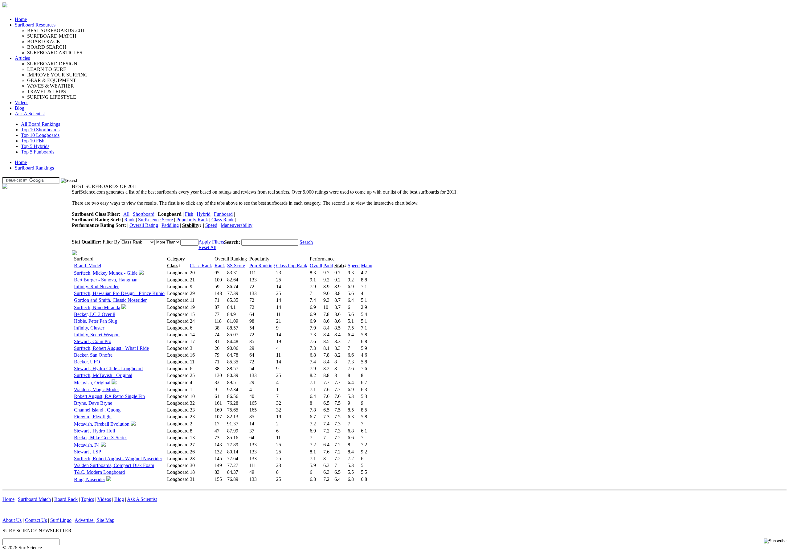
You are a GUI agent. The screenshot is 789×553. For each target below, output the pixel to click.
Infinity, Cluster (89, 327)
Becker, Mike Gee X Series (100, 437)
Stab (339, 265)
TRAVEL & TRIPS (46, 91)
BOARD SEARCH (46, 47)
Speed (211, 225)
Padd (328, 265)
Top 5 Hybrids (35, 146)
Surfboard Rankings (34, 167)
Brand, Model (87, 265)
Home (21, 19)
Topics (87, 499)
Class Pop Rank (291, 265)
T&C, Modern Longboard (99, 472)
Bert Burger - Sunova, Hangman (105, 279)
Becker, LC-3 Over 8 (94, 314)
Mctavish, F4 (87, 445)
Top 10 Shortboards (40, 129)
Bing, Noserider (89, 479)
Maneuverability (236, 225)
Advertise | (86, 520)
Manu (366, 265)
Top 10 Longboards (40, 135)
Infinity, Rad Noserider (96, 286)
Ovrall (316, 265)
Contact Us (36, 520)
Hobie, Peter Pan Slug (95, 321)
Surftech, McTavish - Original (103, 375)
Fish (189, 214)
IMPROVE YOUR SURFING (57, 74)
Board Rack (66, 499)
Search (306, 242)
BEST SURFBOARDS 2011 (56, 30)
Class (172, 265)
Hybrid (204, 214)
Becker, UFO (87, 361)
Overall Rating (143, 225)
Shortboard (143, 214)
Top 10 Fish (32, 140)
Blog (19, 108)
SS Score (236, 265)
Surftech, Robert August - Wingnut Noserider (118, 458)
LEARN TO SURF (46, 69)
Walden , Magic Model (96, 389)
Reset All (207, 247)
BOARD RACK (43, 41)
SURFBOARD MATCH (51, 36)
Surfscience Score (155, 219)
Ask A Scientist (30, 113)
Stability (190, 225)
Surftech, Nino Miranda (97, 307)
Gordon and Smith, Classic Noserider (110, 300)
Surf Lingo (61, 520)
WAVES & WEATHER (50, 85)
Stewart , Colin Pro (92, 341)
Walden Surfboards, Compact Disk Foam (114, 465)
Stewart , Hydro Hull (94, 430)
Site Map (105, 520)
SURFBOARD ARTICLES (54, 52)
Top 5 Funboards (37, 151)
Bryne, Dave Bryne (93, 403)
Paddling (170, 225)
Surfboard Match (34, 499)
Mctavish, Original (92, 382)
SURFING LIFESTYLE (51, 97)
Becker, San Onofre (93, 355)
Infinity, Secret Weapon (97, 334)
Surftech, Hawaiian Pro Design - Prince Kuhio (119, 293)
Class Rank (222, 219)
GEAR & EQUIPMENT (51, 80)
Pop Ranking (262, 265)
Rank (129, 219)
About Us (12, 520)
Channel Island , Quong (97, 409)
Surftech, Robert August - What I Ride (111, 348)
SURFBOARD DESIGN (52, 63)
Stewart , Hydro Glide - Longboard (108, 368)
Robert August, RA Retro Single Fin (109, 396)
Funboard (223, 214)
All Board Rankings (40, 124)
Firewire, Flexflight (93, 416)
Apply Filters (211, 241)
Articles (22, 58)
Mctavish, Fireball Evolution (101, 424)
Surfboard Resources (35, 24)
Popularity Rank (192, 219)
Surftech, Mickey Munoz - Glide (105, 273)
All (126, 214)
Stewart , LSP (87, 451)
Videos (21, 102)
